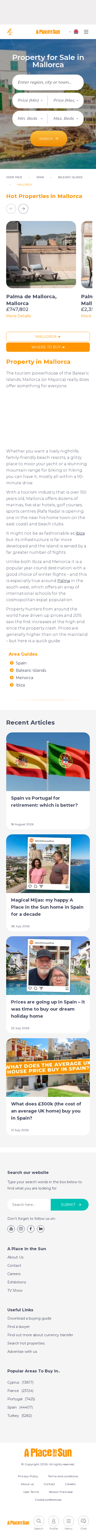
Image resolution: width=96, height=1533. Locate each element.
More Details (18, 316)
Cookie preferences (48, 1499)
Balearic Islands (31, 670)
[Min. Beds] (30, 118)
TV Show (14, 1290)
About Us (15, 1257)
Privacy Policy (28, 1476)
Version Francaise (61, 1492)
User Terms (31, 1492)
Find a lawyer (18, 1326)
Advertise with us (22, 1351)
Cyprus (20, 1382)
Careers (13, 1274)
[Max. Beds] (65, 118)
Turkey (19, 1415)
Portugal (21, 1399)
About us (27, 1484)
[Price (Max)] (65, 100)
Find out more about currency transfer (40, 1335)
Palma (63, 580)
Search (46, 139)
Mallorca (45, 336)
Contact (14, 1265)
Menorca (24, 677)
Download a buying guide (29, 1318)
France (20, 1391)
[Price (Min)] (30, 100)
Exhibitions (16, 1282)
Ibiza (80, 533)
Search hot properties (26, 1343)
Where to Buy (46, 347)
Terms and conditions (63, 1476)
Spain (21, 663)
